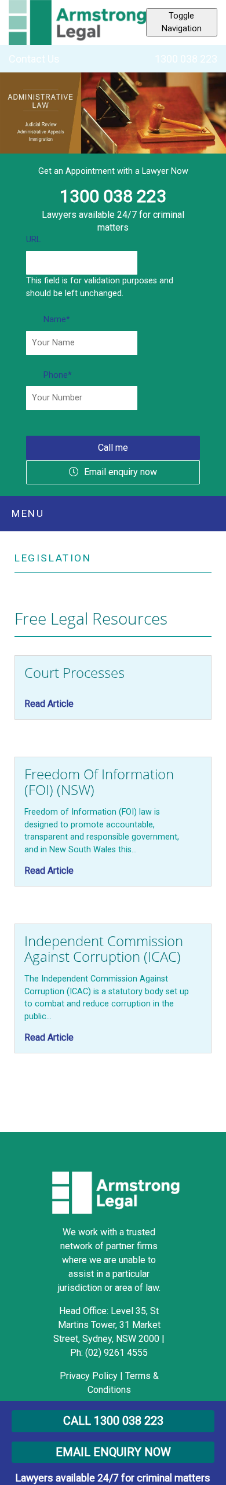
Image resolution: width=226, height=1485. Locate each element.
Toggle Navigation (182, 22)
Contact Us (34, 59)
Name (56, 319)
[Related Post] (113, 687)
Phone (57, 375)
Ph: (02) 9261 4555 (109, 1352)
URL (33, 240)
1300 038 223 (186, 59)
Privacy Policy (89, 1375)
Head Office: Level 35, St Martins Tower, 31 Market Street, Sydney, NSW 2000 (107, 1324)
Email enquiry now (120, 471)
